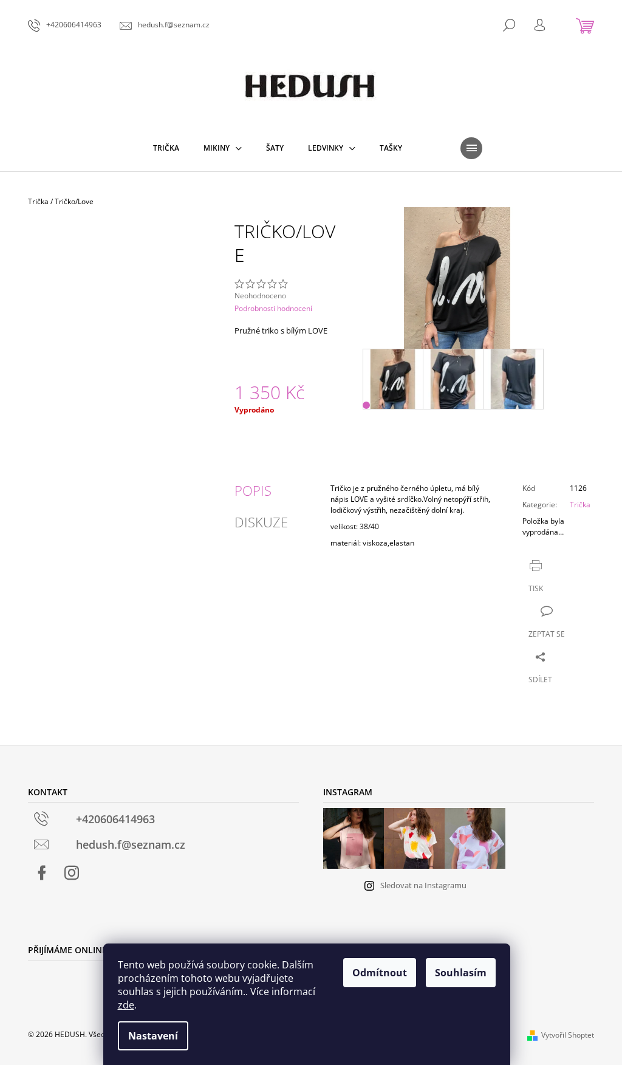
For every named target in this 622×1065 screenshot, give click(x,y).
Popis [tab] (253, 490)
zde (126, 1005)
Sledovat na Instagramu (423, 885)
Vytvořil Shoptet (567, 1035)
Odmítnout (379, 972)
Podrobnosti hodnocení (273, 308)
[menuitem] (166, 148)
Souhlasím (461, 972)
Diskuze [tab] (261, 522)
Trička (580, 504)
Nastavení (153, 1036)
